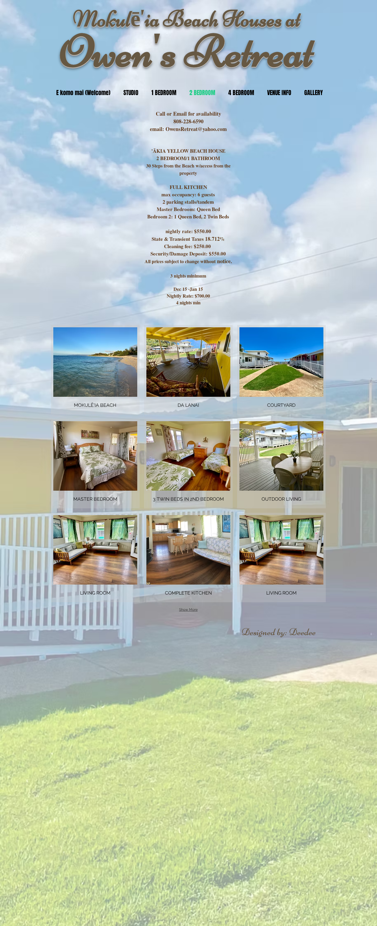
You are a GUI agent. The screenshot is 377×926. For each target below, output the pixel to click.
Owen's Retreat (186, 51)
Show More (188, 610)
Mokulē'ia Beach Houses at (186, 19)
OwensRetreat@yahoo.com (196, 129)
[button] (95, 369)
